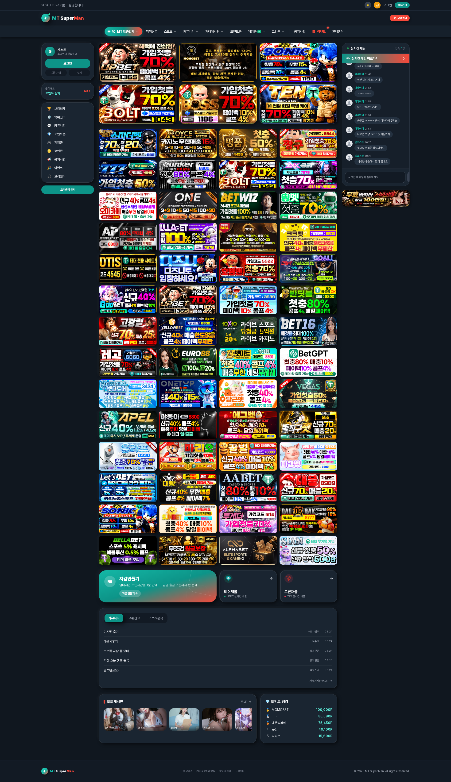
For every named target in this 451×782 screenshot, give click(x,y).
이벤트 (55, 168)
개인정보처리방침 (205, 771)
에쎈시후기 (111, 641)
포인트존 (235, 31)
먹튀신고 (56, 117)
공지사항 (299, 31)
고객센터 (402, 18)
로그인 (387, 5)
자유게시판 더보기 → (321, 680)
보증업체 (56, 109)
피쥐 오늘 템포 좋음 (116, 661)
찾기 (79, 72)
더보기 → (246, 701)
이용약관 (188, 771)
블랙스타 (359, 142)
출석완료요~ (112, 670)
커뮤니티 (56, 125)
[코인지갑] (377, 5)
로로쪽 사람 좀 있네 (116, 651)
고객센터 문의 (67, 189)
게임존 (55, 142)
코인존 (55, 151)
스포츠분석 (156, 618)
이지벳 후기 (111, 632)
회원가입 (402, 5)
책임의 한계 (225, 771)
